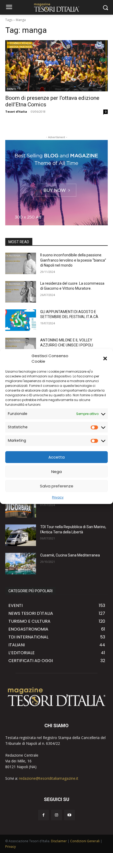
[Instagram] (56, 815)
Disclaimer (59, 841)
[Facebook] (43, 815)
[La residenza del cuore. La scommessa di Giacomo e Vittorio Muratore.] (20, 292)
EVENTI (11, 89)
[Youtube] (69, 815)
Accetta (56, 457)
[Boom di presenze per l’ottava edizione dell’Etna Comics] (56, 65)
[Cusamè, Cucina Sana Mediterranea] (20, 563)
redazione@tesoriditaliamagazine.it (48, 778)
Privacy (58, 497)
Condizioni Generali (85, 841)
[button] (105, 358)
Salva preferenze (56, 486)
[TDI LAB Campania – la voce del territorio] (20, 507)
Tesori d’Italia (16, 111)
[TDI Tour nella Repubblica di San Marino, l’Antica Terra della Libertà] (20, 535)
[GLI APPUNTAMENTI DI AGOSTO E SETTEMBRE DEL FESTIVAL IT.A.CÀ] (20, 320)
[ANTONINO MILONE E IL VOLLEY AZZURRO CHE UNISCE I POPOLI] (20, 348)
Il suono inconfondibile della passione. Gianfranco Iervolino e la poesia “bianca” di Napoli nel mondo (73, 260)
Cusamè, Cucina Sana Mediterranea (70, 555)
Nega (56, 471)
